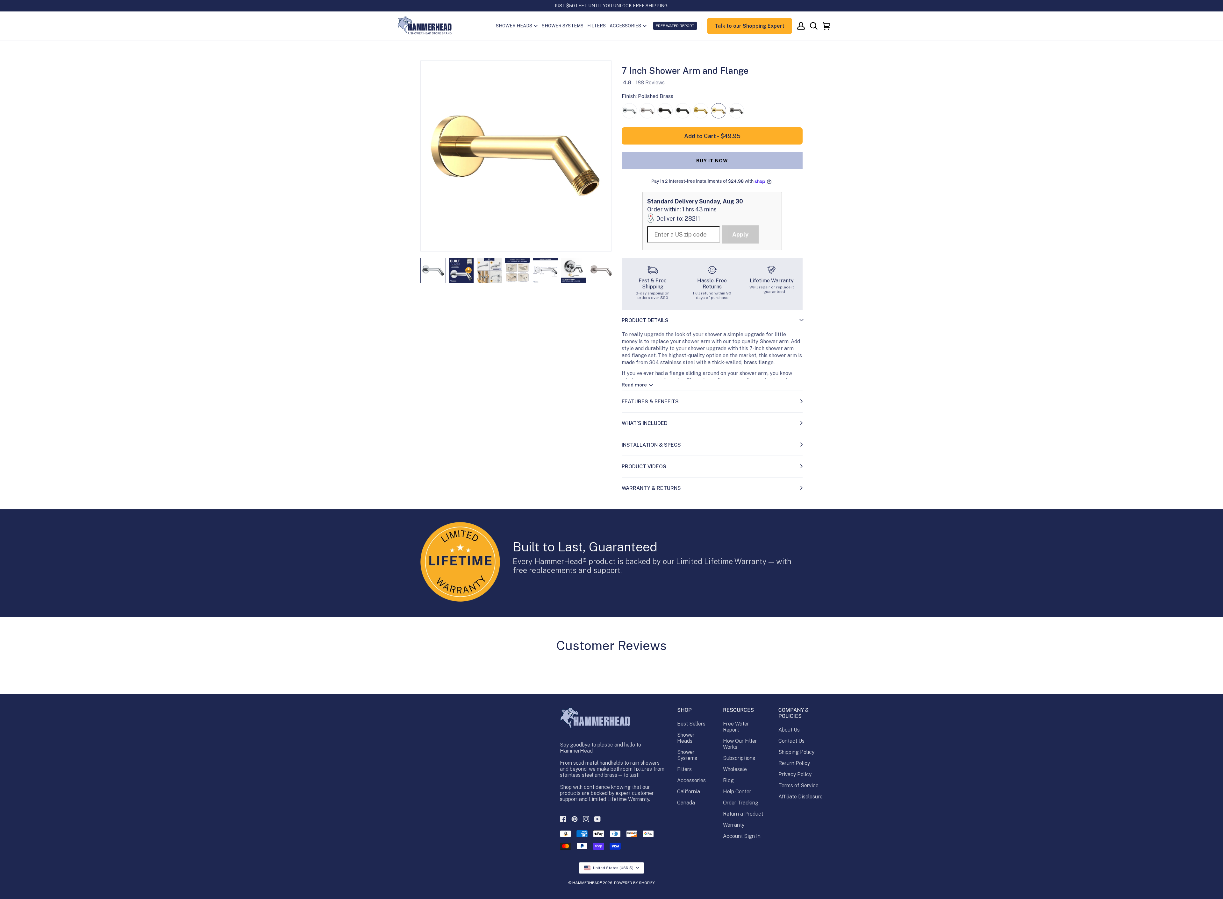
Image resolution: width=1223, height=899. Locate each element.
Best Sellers (691, 724)
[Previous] (429, 156)
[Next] (602, 156)
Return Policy (794, 763)
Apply (740, 234)
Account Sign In (742, 836)
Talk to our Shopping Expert (749, 26)
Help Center (737, 792)
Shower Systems (687, 755)
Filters (684, 769)
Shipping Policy (796, 752)
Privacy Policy (795, 774)
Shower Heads (686, 738)
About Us (789, 730)
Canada (686, 803)
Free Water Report (736, 727)
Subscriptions (739, 758)
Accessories (691, 780)
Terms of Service (798, 785)
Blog (728, 780)
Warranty (733, 825)
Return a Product (743, 814)
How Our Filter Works (740, 744)
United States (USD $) (613, 868)
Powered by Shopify (634, 883)
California (688, 792)
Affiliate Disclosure (800, 797)
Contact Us (791, 741)
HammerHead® (587, 883)
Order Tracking (740, 803)
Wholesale (735, 769)
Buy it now (712, 160)
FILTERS (596, 25)
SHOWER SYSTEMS (562, 25)
